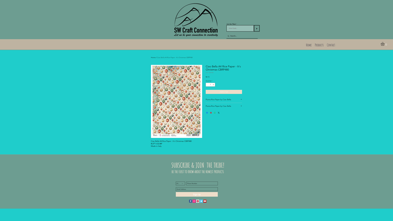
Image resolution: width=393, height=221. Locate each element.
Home (153, 57)
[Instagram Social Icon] (194, 201)
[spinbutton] (210, 84)
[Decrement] (207, 84)
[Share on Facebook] (207, 113)
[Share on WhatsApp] (215, 113)
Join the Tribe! (231, 24)
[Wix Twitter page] (201, 201)
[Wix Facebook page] (190, 201)
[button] (385, 44)
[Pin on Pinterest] (211, 113)
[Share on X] (218, 113)
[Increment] (213, 84)
